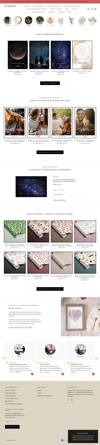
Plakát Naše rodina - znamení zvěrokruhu (64, 180)
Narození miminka (53, 6)
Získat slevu (12, 426)
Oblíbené (61, 12)
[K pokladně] (95, 9)
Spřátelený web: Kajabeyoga (44, 396)
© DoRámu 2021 (11, 440)
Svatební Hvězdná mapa (82, 71)
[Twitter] (60, 190)
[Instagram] (71, 400)
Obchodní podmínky (10, 396)
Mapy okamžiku (38, 6)
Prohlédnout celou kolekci (50, 152)
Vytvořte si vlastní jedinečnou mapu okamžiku (20, 327)
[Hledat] (92, 9)
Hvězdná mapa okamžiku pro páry (39, 72)
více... (12, 372)
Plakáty (27, 6)
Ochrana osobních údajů (11, 398)
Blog (70, 12)
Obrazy (39, 390)
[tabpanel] (19, 358)
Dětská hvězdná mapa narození (60, 72)
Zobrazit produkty (50, 83)
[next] (95, 56)
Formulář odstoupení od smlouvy (13, 404)
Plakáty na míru (56, 9)
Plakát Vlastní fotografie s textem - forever (85, 141)
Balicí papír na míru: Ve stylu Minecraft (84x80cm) (14, 245)
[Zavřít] (96, 431)
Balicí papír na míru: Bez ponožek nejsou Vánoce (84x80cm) (85, 277)
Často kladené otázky (10, 393)
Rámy (67, 9)
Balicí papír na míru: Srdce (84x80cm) (15, 276)
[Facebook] (58, 190)
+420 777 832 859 (10, 390)
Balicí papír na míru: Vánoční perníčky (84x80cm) (62, 245)
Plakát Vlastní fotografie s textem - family (61, 141)
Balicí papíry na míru (71, 6)
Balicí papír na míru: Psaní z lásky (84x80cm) (61, 276)
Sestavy (39, 393)
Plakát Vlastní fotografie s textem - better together (38, 141)
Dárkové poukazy (38, 12)
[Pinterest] (62, 190)
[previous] (5, 56)
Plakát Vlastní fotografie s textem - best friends (15, 141)
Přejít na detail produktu (59, 200)
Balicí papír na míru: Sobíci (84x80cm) (38, 276)
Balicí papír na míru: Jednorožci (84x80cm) (85, 245)
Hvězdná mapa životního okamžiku (18, 72)
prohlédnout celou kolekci (50, 289)
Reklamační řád (9, 401)
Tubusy (74, 9)
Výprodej (51, 12)
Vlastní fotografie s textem (36, 9)
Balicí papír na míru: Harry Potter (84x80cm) (38, 245)
